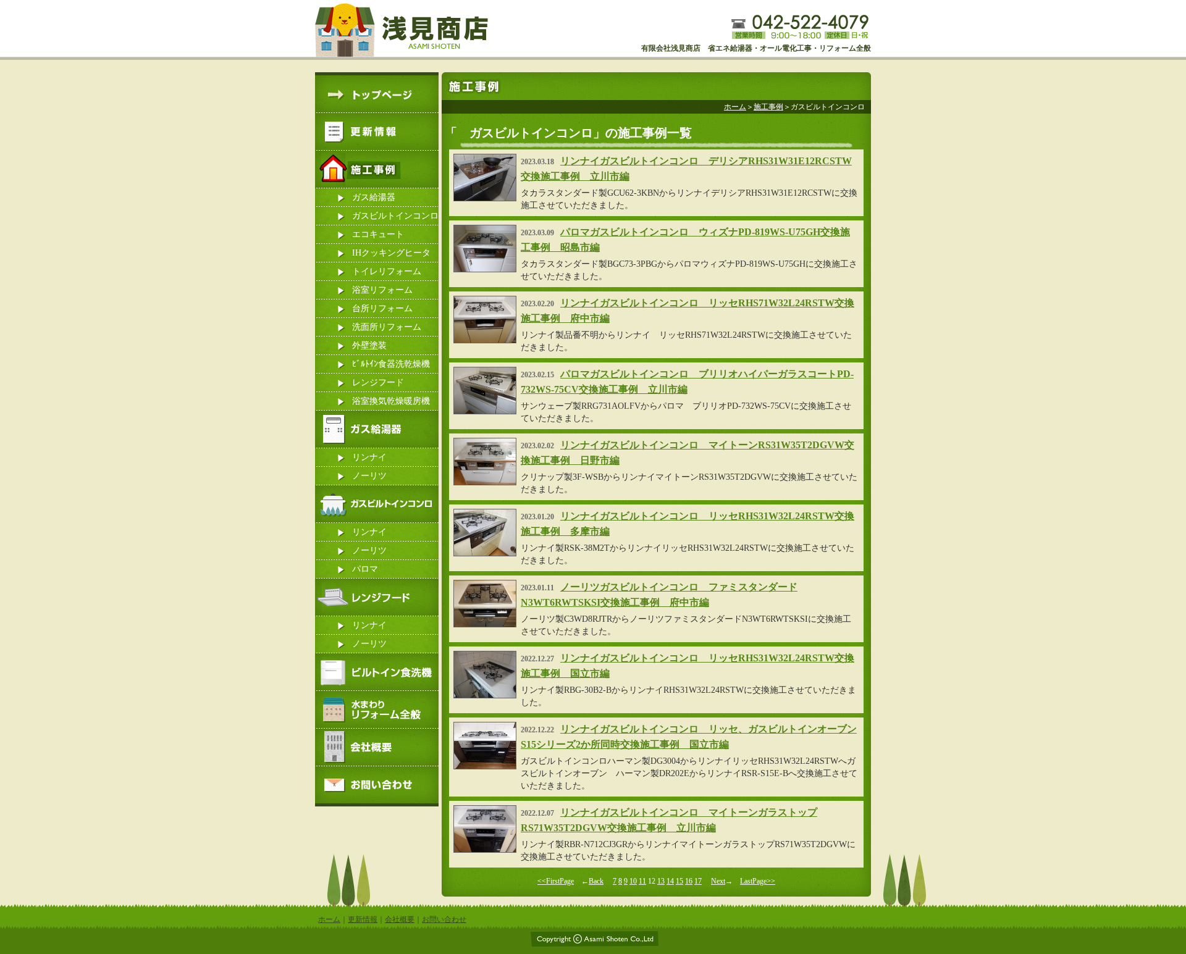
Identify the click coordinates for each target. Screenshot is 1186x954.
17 (698, 881)
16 (688, 881)
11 (642, 881)
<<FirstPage (555, 881)
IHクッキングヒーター (391, 255)
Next (718, 881)
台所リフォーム (382, 308)
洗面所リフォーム (386, 327)
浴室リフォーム (382, 290)
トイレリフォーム (386, 271)
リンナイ (369, 457)
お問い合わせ (444, 919)
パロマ (365, 569)
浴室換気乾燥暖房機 (391, 401)
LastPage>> (757, 881)
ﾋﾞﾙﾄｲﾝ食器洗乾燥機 (391, 364)
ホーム (735, 107)
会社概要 (399, 919)
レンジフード (378, 382)
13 (661, 881)
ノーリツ (369, 475)
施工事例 (768, 107)
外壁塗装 (369, 345)
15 (679, 881)
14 (670, 881)
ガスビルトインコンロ (395, 215)
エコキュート (378, 234)
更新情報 (362, 919)
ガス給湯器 (373, 197)
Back (596, 881)
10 (633, 881)
